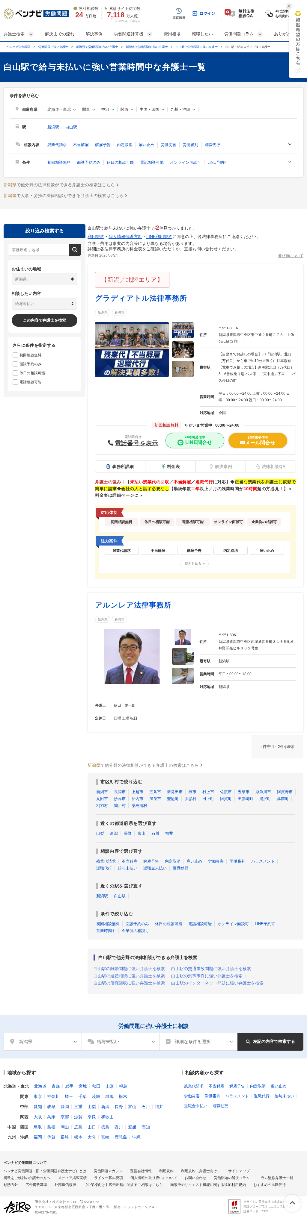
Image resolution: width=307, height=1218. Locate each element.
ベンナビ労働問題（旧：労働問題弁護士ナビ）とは (45, 1171)
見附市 (102, 798)
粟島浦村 (139, 805)
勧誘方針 (11, 1185)
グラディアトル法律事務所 (141, 298)
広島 (78, 1127)
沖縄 (136, 1137)
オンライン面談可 (185, 162)
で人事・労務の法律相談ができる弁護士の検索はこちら (64, 195)
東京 (38, 1096)
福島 (123, 1086)
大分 (92, 1137)
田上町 (208, 798)
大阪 (38, 1117)
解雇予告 (103, 145)
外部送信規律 (65, 1185)
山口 (92, 1127)
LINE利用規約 (159, 236)
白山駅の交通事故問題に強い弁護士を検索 (211, 968)
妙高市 (120, 798)
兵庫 (51, 1117)
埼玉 (69, 1096)
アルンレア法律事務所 (133, 605)
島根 (51, 1127)
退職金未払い (155, 868)
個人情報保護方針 (125, 236)
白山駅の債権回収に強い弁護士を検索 (129, 983)
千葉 (82, 1096)
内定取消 (125, 145)
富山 (141, 833)
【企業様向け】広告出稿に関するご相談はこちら (123, 1185)
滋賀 (78, 1117)
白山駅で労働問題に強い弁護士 (197, 47)
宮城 (83, 1086)
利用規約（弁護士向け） (201, 1171)
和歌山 (107, 1117)
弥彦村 (190, 798)
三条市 (155, 792)
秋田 (96, 1086)
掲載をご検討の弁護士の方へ (27, 1178)
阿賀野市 (285, 792)
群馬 (109, 1096)
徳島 (105, 1127)
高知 (146, 1127)
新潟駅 (53, 127)
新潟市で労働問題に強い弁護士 (147, 47)
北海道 (40, 1086)
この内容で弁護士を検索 (44, 320)
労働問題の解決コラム (232, 1178)
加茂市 (155, 798)
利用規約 (96, 236)
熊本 (78, 1137)
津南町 (283, 798)
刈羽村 (102, 805)
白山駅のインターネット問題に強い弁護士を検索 (217, 983)
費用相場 (172, 33)
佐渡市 (226, 792)
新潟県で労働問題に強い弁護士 (97, 47)
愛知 (38, 1107)
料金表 (173, 466)
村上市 (208, 792)
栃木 (123, 1096)
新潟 (114, 833)
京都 (65, 1117)
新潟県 (103, 312)
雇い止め (146, 145)
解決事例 (94, 33)
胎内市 (137, 798)
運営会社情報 (141, 1171)
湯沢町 (265, 798)
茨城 (96, 1096)
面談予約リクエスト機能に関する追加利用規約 (208, 1185)
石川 (155, 833)
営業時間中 (106, 930)
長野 (128, 833)
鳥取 (38, 1127)
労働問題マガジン (108, 1171)
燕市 (192, 792)
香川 (119, 1127)
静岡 (65, 1107)
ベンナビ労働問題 (19, 47)
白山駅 (71, 127)
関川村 (120, 805)
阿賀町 (226, 798)
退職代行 (212, 145)
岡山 (65, 1127)
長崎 (65, 1137)
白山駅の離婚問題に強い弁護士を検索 (129, 968)
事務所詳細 (123, 466)
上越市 (137, 792)
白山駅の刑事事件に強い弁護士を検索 (207, 976)
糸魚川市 (263, 792)
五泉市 (243, 792)
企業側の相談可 (135, 930)
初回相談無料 (59, 162)
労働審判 (190, 145)
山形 (110, 1086)
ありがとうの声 (288, 33)
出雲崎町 (245, 798)
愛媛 (132, 1127)
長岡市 (120, 792)
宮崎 (105, 1137)
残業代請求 (57, 145)
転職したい (202, 33)
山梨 (100, 833)
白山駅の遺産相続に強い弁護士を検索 (129, 976)
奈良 (92, 1117)
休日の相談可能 (120, 162)
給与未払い (127, 868)
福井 (169, 833)
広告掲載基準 (36, 1185)
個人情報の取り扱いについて (153, 1178)
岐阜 (51, 1107)
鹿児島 (121, 1137)
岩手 (69, 1086)
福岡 (38, 1137)
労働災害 (168, 145)
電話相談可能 (152, 162)
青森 (56, 1086)
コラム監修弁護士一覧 (275, 1178)
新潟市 (119, 312)
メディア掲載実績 (72, 1178)
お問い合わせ (195, 1178)
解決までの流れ (59, 33)
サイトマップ (239, 1171)
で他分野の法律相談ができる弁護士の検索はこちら (59, 184)
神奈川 (53, 1096)
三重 (78, 1107)
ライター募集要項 (108, 1178)
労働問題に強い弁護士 (53, 47)
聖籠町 (173, 798)
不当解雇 (81, 145)
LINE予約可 (217, 162)
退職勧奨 (180, 868)
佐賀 (51, 1137)
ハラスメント (263, 861)
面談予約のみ (88, 162)
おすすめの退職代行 (269, 1185)
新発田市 (175, 792)
